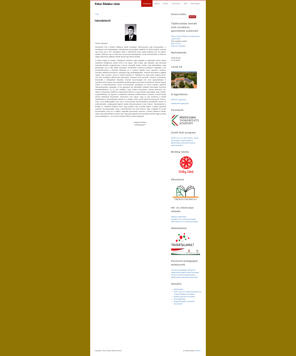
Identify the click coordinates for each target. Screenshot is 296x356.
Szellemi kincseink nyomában (184, 296)
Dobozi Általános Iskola (107, 4)
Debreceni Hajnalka (178, 46)
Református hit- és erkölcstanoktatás (184, 222)
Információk (176, 4)
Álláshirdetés (178, 289)
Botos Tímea (175, 43)
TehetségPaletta (179, 299)
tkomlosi (197, 350)
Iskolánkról (147, 4)
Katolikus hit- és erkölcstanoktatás (183, 219)
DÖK (185, 4)
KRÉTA (156, 4)
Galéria (165, 4)
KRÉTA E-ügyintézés (178, 100)
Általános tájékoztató (178, 217)
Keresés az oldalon (178, 14)
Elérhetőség (195, 4)
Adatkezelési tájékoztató (180, 103)
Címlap (97, 14)
